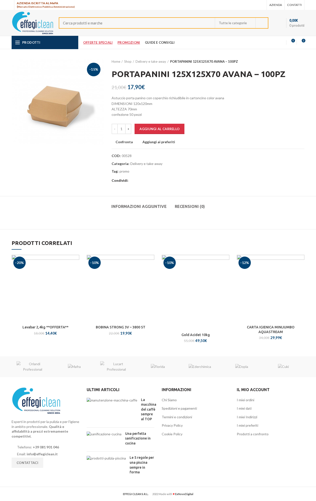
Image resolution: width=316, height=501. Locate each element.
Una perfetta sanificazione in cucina (138, 438)
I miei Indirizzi (247, 417)
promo (124, 171)
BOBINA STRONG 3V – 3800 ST (120, 327)
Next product (301, 61)
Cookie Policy (172, 434)
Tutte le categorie (233, 23)
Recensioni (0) (190, 206)
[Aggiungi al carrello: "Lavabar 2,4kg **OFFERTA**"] (75, 274)
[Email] (255, 5)
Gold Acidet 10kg (195, 335)
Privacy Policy (172, 425)
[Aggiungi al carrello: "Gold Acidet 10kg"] (225, 274)
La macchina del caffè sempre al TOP (148, 409)
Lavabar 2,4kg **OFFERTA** (45, 327)
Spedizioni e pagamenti (179, 408)
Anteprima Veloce (75, 285)
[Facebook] (249, 5)
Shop (128, 61)
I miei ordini (245, 400)
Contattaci (27, 463)
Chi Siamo (169, 400)
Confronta (124, 142)
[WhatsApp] (261, 5)
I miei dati (244, 408)
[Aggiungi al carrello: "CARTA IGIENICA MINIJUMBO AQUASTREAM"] (301, 274)
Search (262, 23)
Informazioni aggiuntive (139, 206)
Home (116, 61)
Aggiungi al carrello (159, 129)
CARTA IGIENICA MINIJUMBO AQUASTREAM (271, 329)
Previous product (292, 61)
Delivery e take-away (151, 61)
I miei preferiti (247, 425)
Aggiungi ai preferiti (158, 142)
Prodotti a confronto (253, 434)
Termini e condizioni (177, 417)
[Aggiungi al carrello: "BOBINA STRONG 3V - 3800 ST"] (150, 274)
